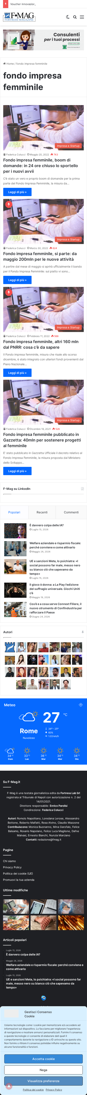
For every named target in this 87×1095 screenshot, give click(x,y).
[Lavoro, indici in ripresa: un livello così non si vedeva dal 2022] (16, 906)
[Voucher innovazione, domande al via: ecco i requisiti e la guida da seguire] (71, 906)
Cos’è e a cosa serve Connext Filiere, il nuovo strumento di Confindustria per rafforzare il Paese (56, 608)
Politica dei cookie (33, 1089)
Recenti (42, 512)
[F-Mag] (19, 17)
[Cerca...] (75, 18)
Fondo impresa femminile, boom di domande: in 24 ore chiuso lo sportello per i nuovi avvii (40, 166)
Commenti (71, 512)
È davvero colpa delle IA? (47, 525)
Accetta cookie (43, 1059)
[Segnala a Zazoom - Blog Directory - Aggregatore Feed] (43, 999)
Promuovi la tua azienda (18, 879)
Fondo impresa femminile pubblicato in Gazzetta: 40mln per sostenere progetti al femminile (42, 440)
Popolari (14, 512)
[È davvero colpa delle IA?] (15, 530)
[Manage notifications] (9, 1086)
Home (10, 63)
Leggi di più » (17, 192)
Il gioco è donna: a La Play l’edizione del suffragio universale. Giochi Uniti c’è (55, 589)
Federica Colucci (15, 154)
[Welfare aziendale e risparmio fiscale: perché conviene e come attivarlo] (15, 548)
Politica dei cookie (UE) (18, 873)
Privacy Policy (54, 1089)
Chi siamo (9, 861)
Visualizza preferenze (43, 1081)
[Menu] (82, 18)
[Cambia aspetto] (68, 18)
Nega (43, 1070)
